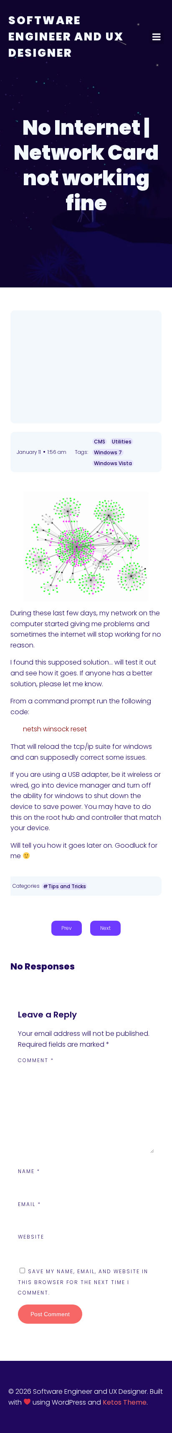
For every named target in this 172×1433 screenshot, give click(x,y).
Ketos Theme (125, 1402)
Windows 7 (108, 452)
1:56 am (57, 452)
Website (31, 1236)
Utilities (122, 441)
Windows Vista (113, 463)
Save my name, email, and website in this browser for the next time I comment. (83, 1282)
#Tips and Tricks (64, 886)
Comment (36, 1060)
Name (29, 1171)
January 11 (29, 452)
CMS (99, 441)
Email (29, 1204)
